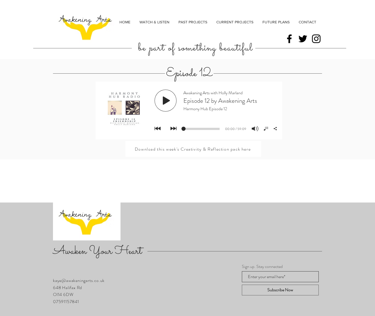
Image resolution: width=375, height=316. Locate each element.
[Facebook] (289, 39)
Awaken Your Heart (97, 251)
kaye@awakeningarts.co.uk (79, 280)
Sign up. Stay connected (262, 266)
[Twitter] (303, 39)
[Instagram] (316, 39)
